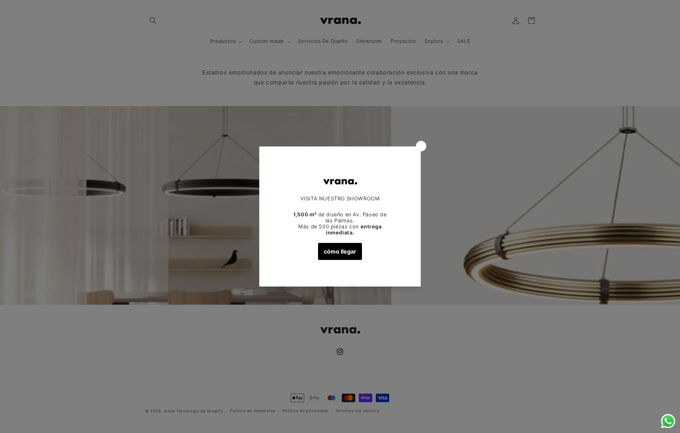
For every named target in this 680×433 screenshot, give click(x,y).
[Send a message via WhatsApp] (668, 421)
